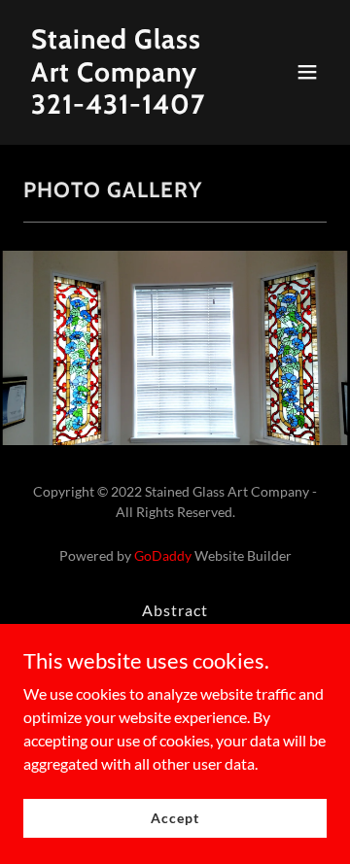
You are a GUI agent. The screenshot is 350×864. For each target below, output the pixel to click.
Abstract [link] (175, 610)
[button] (307, 71)
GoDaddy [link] (163, 555)
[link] (129, 107)
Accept (174, 818)
